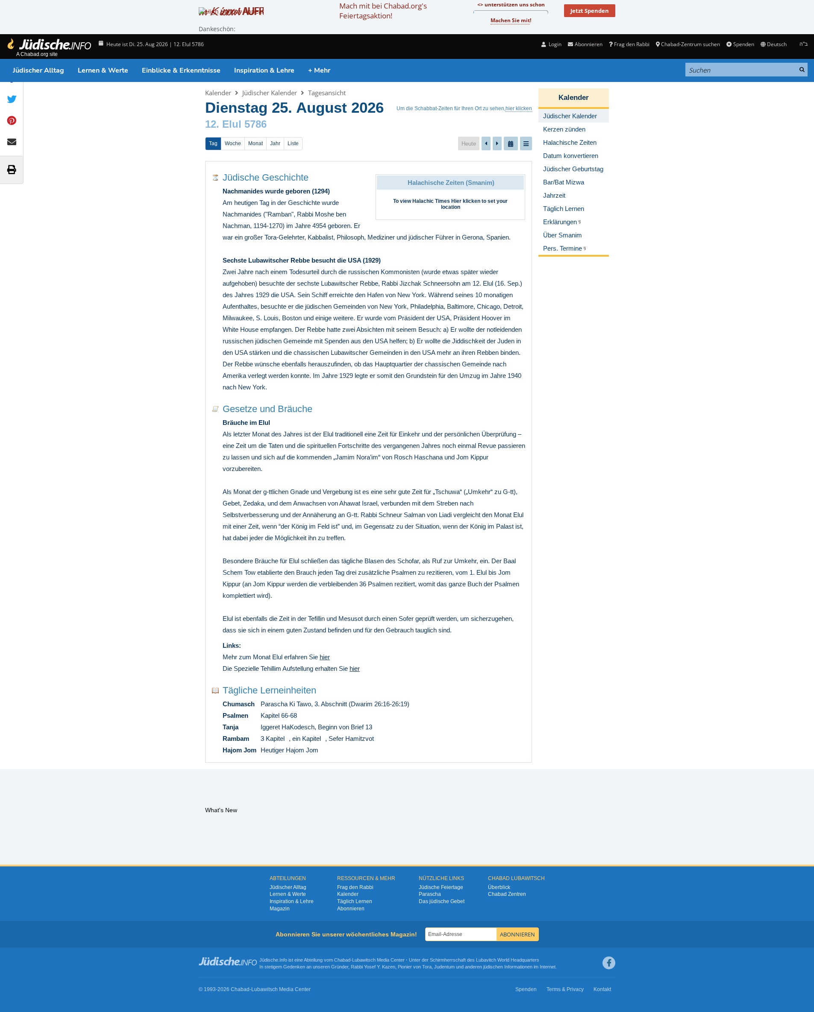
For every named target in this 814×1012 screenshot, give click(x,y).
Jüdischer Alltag (38, 70)
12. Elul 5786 (236, 124)
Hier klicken (465, 201)
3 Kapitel (273, 738)
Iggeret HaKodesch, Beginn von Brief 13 (316, 727)
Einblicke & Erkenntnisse (181, 70)
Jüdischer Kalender (269, 92)
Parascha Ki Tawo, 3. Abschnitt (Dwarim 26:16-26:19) (335, 704)
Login (554, 44)
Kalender (218, 92)
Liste (293, 143)
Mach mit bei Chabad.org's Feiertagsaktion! (383, 10)
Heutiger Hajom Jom (289, 750)
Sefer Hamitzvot (351, 738)
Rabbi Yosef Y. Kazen (373, 966)
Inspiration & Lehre (264, 70)
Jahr (275, 143)
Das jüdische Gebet (441, 901)
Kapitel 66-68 (279, 715)
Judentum (444, 966)
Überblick (499, 887)
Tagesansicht (327, 92)
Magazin (280, 909)
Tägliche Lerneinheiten (269, 690)
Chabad (342, 959)
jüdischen (493, 966)
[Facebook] (608, 962)
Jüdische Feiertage (441, 887)
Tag (213, 143)
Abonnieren (350, 909)
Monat (255, 143)
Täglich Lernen (354, 901)
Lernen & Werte (103, 70)
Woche (233, 143)
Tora (427, 966)
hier (325, 657)
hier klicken (518, 108)
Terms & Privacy (565, 989)
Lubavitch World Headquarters (507, 959)
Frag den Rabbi (631, 44)
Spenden (743, 44)
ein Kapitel (306, 738)
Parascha (430, 894)
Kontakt (602, 989)
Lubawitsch (364, 959)
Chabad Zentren (507, 894)
